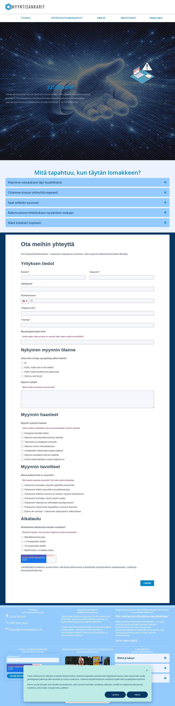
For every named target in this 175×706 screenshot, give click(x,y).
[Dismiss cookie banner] (147, 670)
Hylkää (137, 694)
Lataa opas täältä (126, 640)
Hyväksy (115, 694)
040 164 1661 (18, 623)
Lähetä (147, 583)
